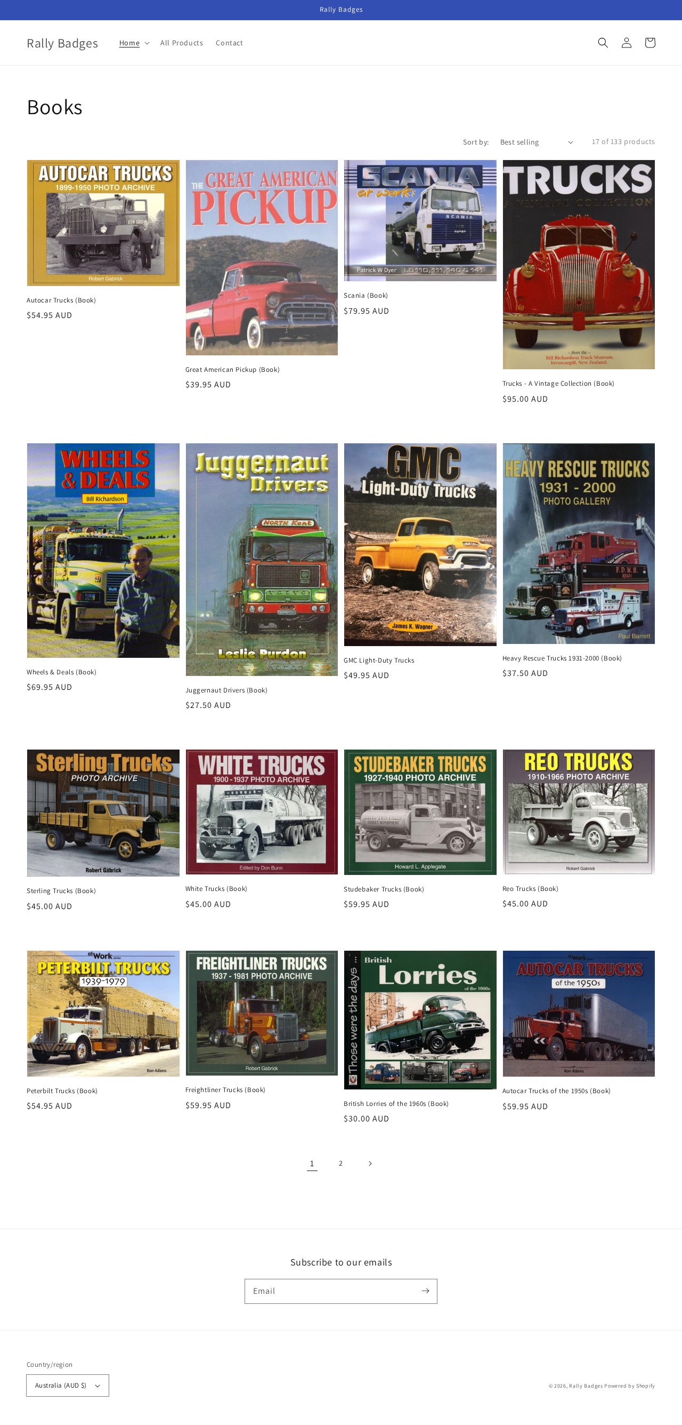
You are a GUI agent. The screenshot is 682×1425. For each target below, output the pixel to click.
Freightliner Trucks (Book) (225, 1089)
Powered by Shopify (629, 1385)
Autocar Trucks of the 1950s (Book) (556, 1090)
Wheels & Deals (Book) (62, 671)
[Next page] (369, 1163)
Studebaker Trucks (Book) (384, 889)
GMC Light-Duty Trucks (379, 660)
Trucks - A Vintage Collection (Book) (558, 383)
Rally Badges (586, 1385)
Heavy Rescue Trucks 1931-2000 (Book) (562, 658)
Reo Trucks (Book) (530, 888)
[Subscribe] (425, 1291)
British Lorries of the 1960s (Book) (396, 1103)
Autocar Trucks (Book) (61, 300)
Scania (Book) (366, 295)
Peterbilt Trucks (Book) (62, 1090)
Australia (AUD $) (61, 1385)
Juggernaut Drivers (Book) (226, 690)
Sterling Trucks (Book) (61, 890)
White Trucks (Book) (216, 888)
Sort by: (476, 142)
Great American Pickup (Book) (232, 369)
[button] (603, 42)
